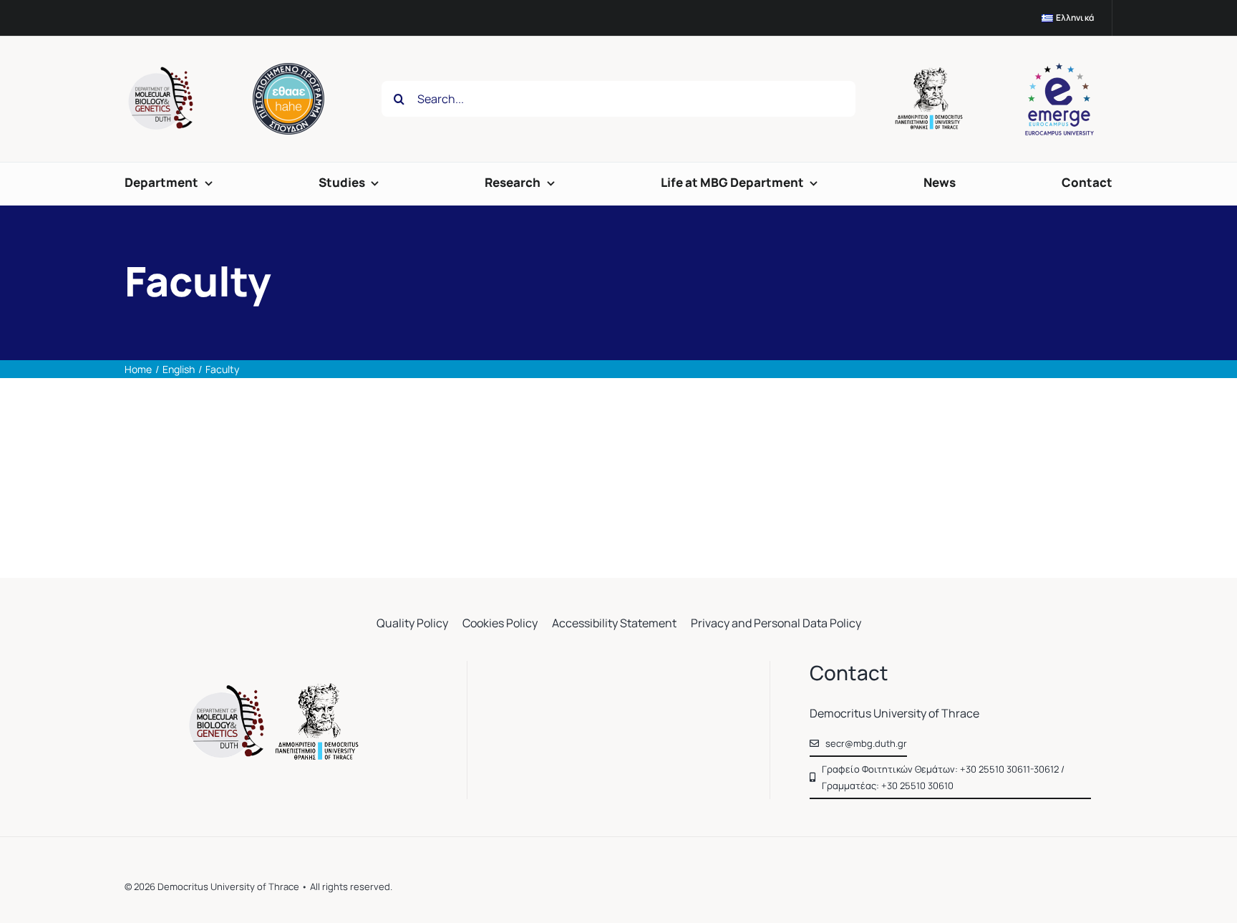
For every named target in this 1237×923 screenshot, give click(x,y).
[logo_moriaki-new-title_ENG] (276, 689)
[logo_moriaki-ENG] (160, 71)
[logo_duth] (930, 73)
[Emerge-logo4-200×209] (1059, 67)
